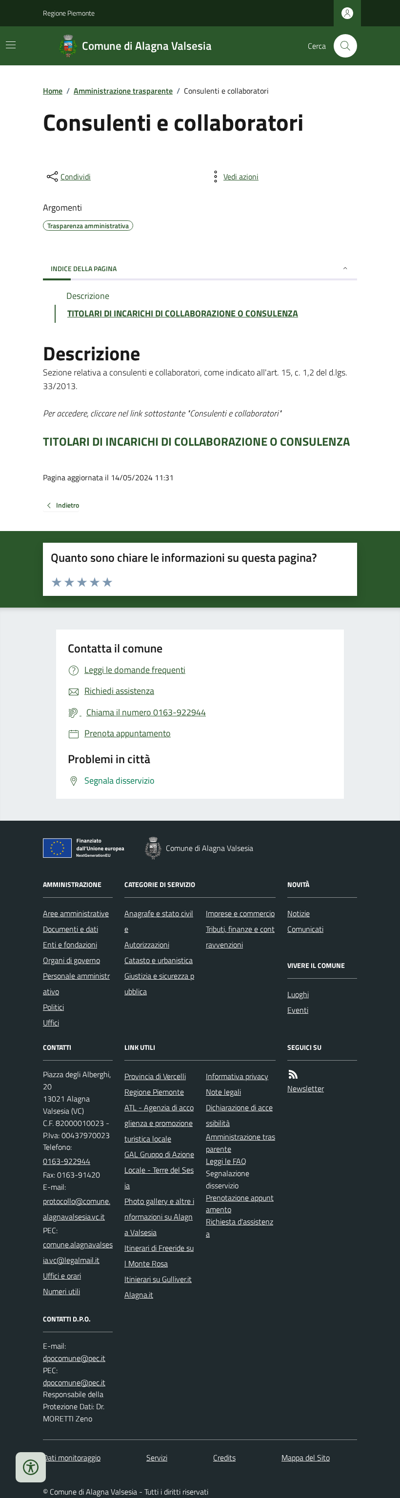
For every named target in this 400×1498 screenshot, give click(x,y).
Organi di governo (71, 960)
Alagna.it (138, 1295)
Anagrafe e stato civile (158, 921)
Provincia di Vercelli (155, 1076)
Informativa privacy (237, 1076)
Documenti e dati (70, 929)
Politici (53, 1007)
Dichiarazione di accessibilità (239, 1115)
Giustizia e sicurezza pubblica (159, 983)
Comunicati (305, 929)
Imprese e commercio (240, 913)
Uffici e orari (62, 1275)
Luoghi (298, 994)
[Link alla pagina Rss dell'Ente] (293, 1074)
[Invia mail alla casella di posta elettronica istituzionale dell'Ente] (78, 1208)
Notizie (298, 913)
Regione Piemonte (69, 13)
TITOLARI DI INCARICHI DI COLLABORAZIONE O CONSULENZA (196, 441)
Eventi (297, 1010)
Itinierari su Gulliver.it (158, 1279)
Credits (224, 1457)
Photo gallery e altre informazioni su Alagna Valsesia (159, 1216)
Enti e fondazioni (70, 944)
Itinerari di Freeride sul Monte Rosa (159, 1255)
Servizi (156, 1457)
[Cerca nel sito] (341, 46)
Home (52, 91)
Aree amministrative (76, 913)
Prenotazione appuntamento (240, 1204)
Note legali (223, 1092)
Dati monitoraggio (71, 1457)
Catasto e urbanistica (158, 960)
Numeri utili (61, 1291)
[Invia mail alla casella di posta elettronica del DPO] (74, 1358)
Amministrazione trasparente (123, 91)
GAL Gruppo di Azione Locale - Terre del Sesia (159, 1169)
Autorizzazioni (146, 944)
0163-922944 (66, 1161)
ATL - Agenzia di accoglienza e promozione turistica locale (159, 1123)
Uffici (51, 1022)
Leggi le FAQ (226, 1161)
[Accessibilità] (31, 1467)
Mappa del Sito (305, 1457)
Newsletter (305, 1088)
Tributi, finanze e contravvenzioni (240, 936)
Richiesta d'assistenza (239, 1228)
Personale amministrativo (76, 983)
